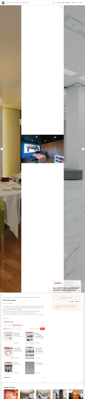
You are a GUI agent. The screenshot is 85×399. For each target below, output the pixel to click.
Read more (5, 318)
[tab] (4, 325)
